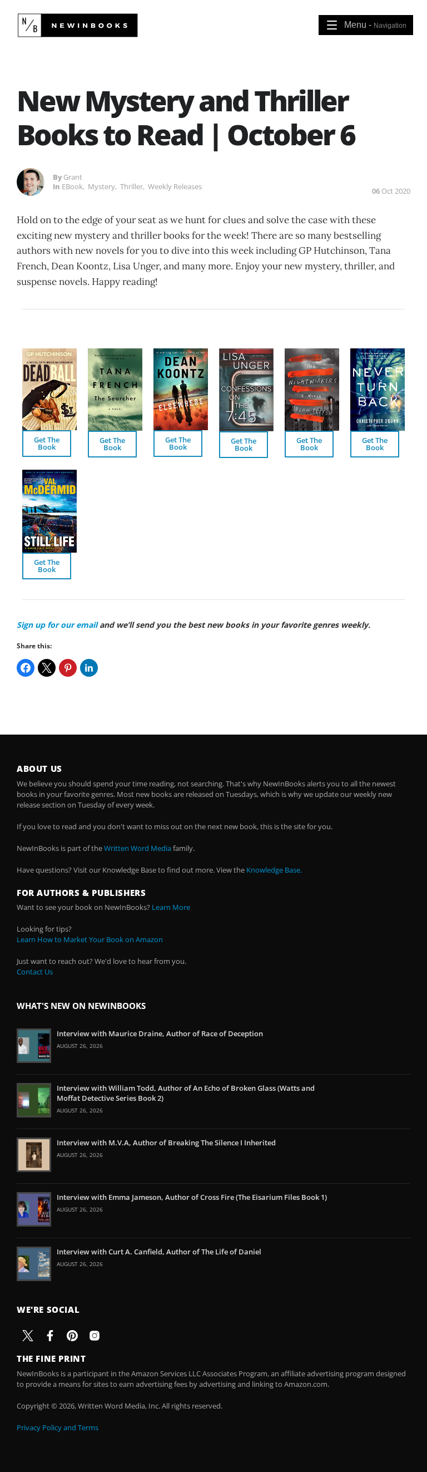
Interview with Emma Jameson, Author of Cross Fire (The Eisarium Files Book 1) (192, 1197)
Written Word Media (137, 848)
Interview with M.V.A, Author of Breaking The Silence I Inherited (166, 1143)
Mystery (101, 186)
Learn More (171, 907)
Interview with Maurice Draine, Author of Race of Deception (160, 1033)
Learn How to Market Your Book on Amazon (90, 939)
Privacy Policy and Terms (57, 1427)
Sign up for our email (57, 624)
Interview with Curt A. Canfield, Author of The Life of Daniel (159, 1252)
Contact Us (35, 972)
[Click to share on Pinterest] (68, 668)
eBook (72, 186)
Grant (72, 177)
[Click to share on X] (47, 668)
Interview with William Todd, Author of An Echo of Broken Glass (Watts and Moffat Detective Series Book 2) (186, 1093)
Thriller (131, 186)
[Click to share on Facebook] (25, 668)
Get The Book (46, 443)
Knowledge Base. (274, 870)
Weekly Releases (175, 186)
